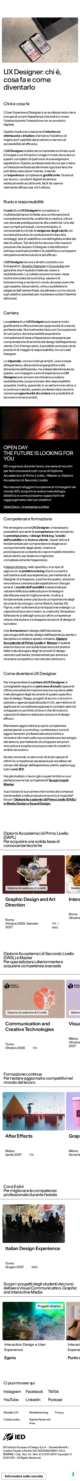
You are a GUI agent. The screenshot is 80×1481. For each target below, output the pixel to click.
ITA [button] (44, 8)
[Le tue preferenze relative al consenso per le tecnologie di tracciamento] (73, 1474)
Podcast (55, 1399)
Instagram (12, 1391)
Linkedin (33, 1399)
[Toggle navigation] (74, 8)
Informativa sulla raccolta (24, 1476)
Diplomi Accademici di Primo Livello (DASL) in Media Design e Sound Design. (39, 801)
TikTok (53, 1391)
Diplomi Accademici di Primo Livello (35, 641)
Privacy (59, 1412)
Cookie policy (11, 1419)
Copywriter (56, 266)
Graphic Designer (34, 266)
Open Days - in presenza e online (26, 507)
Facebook (34, 1391)
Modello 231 (10, 1412)
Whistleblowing (38, 1412)
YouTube (10, 1399)
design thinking (15, 567)
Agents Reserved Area (39, 1421)
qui (73, 765)
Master (52, 643)
